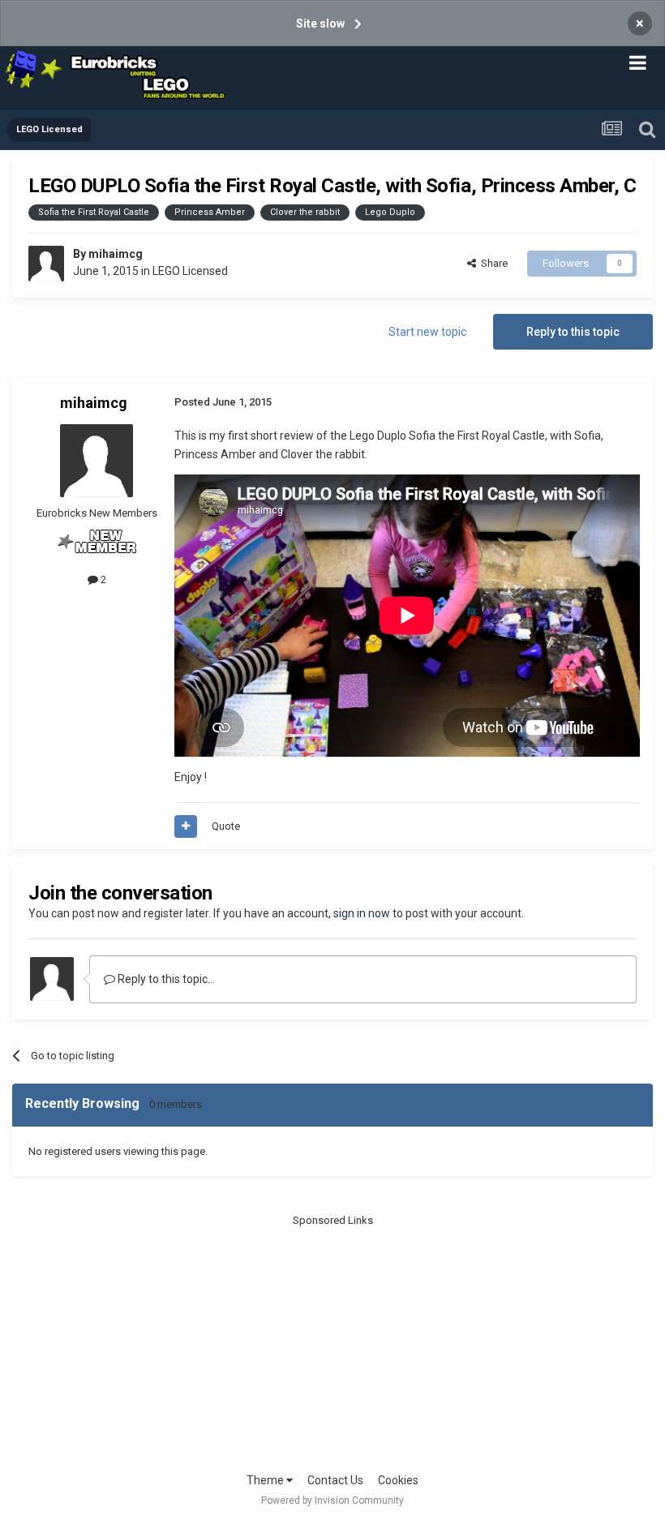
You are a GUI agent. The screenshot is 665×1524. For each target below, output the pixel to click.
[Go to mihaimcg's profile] (46, 263)
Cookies (398, 1480)
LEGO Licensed (190, 270)
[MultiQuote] (185, 826)
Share (492, 263)
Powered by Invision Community (332, 1500)
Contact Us (335, 1480)
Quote (226, 826)
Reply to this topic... (165, 978)
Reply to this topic (573, 331)
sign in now (361, 913)
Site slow (320, 23)
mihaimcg (115, 253)
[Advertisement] (332, 1342)
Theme (266, 1480)
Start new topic (427, 331)
